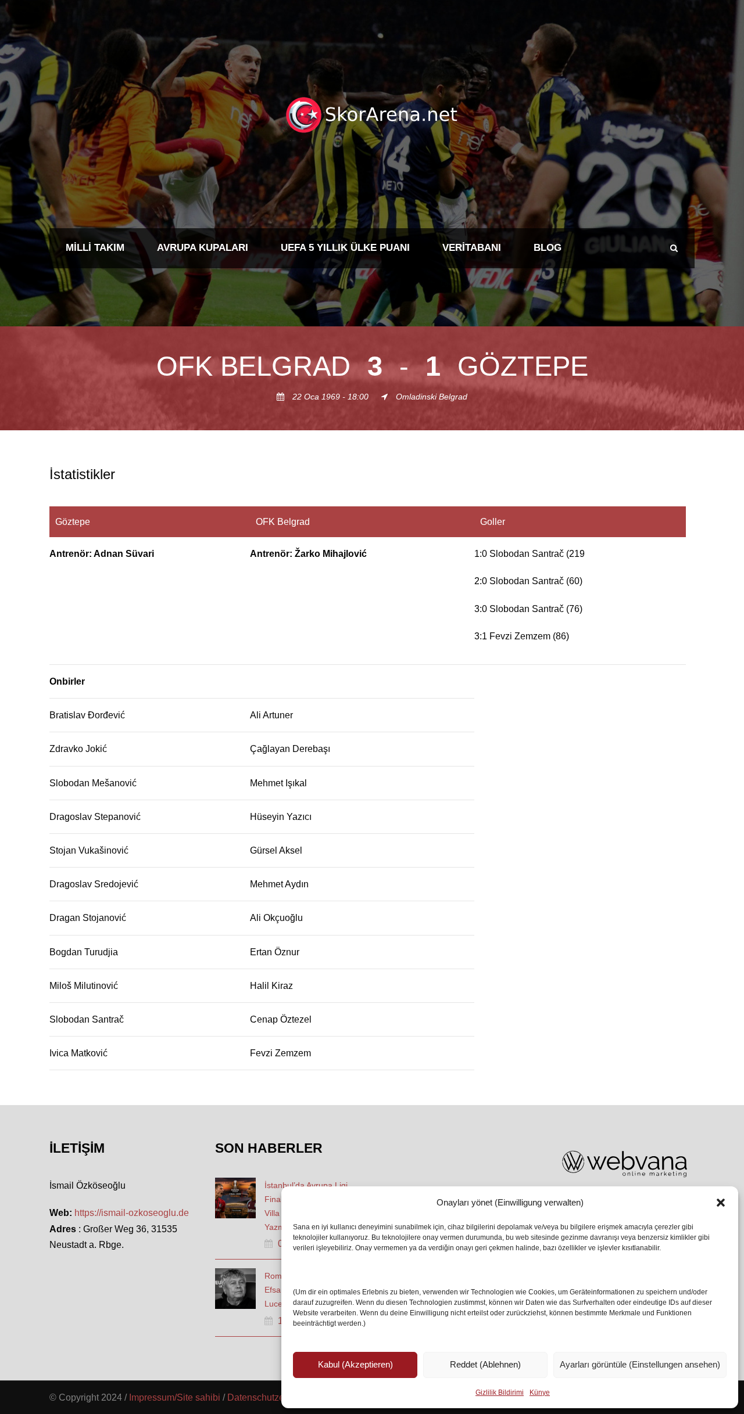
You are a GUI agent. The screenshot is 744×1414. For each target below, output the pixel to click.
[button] (721, 1202)
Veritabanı (471, 247)
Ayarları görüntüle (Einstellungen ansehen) (640, 1364)
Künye (540, 1392)
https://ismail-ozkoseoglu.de (131, 1213)
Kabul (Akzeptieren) (355, 1364)
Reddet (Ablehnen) (485, 1364)
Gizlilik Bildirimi (499, 1392)
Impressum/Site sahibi (174, 1397)
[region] (372, 788)
